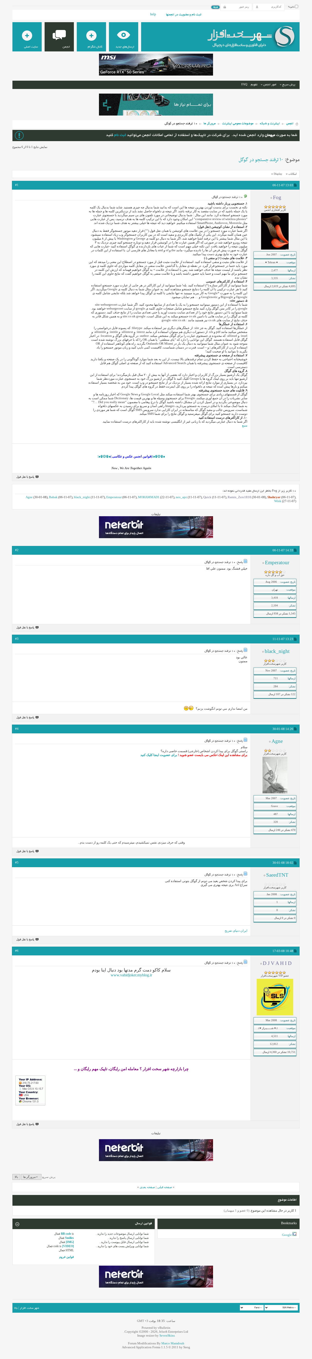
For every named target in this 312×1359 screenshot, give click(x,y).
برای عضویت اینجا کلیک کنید (158, 755)
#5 (17, 862)
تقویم (254, 84)
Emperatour (114, 497)
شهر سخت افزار (29, 1308)
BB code (66, 1233)
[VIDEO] (68, 1246)
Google (287, 1235)
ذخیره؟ (291, 7)
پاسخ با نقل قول (25, 476)
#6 (17, 950)
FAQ (244, 84)
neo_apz (181, 497)
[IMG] (70, 1242)
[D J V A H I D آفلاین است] (275, 1014)
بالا (16, 1177)
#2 (17, 550)
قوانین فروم (66, 1257)
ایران (243, 930)
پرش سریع (288, 84)
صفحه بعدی (147, 1187)
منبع (244, 425)
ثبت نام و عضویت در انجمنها (183, 15)
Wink (277, 501)
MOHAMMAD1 (148, 497)
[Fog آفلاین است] (275, 248)
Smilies (69, 1238)
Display (278, 173)
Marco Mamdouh (172, 1343)
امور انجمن (269, 84)
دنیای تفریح (232, 930)
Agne (29, 497)
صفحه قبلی (164, 1187)
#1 (17, 185)
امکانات (292, 173)
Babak (53, 497)
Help (153, 15)
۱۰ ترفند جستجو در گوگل (261, 160)
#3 (17, 639)
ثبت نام (120, 135)
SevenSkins (167, 1335)
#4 (17, 728)
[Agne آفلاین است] (275, 792)
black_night (82, 497)
